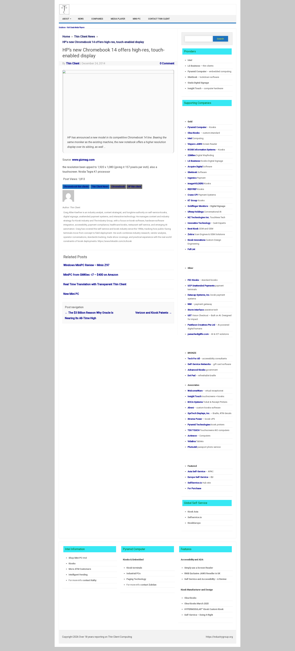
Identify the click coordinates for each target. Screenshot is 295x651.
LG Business (194, 66)
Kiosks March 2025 (196, 603)
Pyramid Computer (197, 71)
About (65, 19)
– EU (200, 477)
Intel (190, 60)
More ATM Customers (80, 569)
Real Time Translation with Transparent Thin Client (94, 284)
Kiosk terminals (134, 567)
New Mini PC (71, 293)
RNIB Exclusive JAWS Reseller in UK (202, 573)
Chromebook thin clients (76, 186)
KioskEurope (194, 523)
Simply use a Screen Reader (198, 567)
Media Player (118, 19)
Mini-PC (137, 19)
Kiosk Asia (193, 511)
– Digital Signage (206, 206)
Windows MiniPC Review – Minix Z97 (86, 265)
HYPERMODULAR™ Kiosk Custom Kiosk (203, 609)
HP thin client (134, 186)
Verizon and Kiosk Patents (153, 312)
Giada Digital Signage (198, 82)
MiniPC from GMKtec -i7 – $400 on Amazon (90, 274)
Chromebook (118, 186)
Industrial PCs (134, 573)
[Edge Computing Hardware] (66, 13)
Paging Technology (136, 579)
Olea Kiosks (190, 598)
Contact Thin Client (159, 19)
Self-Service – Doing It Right (198, 615)
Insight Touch (194, 88)
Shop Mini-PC (75, 558)
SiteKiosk (192, 77)
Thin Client (72, 63)
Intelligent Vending (78, 574)
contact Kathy (89, 580)
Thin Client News (100, 186)
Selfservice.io (195, 517)
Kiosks (72, 563)
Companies (97, 19)
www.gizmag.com (83, 159)
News (81, 19)
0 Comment (167, 63)
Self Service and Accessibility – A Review (205, 579)
